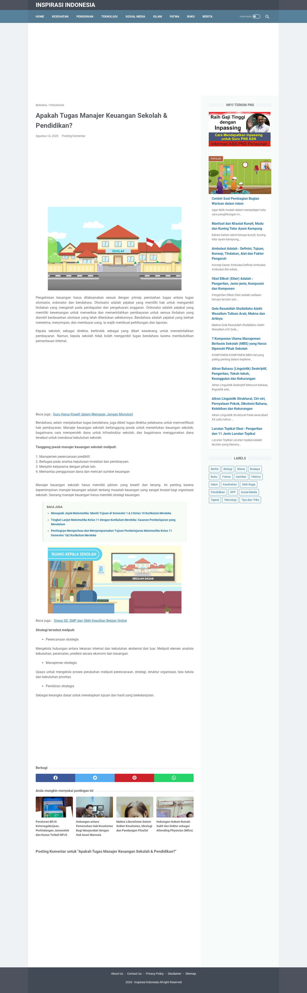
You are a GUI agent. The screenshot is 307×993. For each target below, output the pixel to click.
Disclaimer (174, 973)
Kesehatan (60, 16)
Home (40, 16)
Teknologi (109, 16)
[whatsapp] (174, 778)
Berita (207, 16)
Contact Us (134, 973)
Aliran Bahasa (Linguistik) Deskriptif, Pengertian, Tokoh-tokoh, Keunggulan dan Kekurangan (239, 374)
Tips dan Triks (250, 500)
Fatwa (174, 16)
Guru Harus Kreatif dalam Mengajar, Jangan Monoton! (93, 414)
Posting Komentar (73, 136)
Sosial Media (135, 16)
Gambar (241, 476)
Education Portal (136, 986)
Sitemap (190, 973)
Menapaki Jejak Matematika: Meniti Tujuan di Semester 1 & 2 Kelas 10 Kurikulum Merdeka (111, 513)
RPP (233, 492)
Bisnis (241, 469)
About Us (117, 973)
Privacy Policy (155, 973)
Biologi (227, 469)
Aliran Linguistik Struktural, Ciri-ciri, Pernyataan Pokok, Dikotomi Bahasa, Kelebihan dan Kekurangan (240, 404)
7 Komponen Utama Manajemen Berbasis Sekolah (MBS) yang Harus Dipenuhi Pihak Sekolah (239, 344)
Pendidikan (84, 16)
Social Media (249, 492)
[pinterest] (134, 778)
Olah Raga (248, 484)
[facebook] (55, 778)
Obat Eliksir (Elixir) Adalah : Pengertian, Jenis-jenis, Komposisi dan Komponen (238, 284)
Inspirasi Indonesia (65, 4)
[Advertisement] (153, 59)
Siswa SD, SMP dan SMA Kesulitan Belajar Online (90, 621)
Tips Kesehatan (157, 986)
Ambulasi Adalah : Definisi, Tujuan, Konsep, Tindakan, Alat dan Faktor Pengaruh (238, 254)
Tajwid (215, 500)
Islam (157, 16)
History (256, 476)
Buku (191, 16)
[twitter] (95, 778)
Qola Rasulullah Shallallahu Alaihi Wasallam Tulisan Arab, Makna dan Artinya (238, 314)
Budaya (255, 469)
